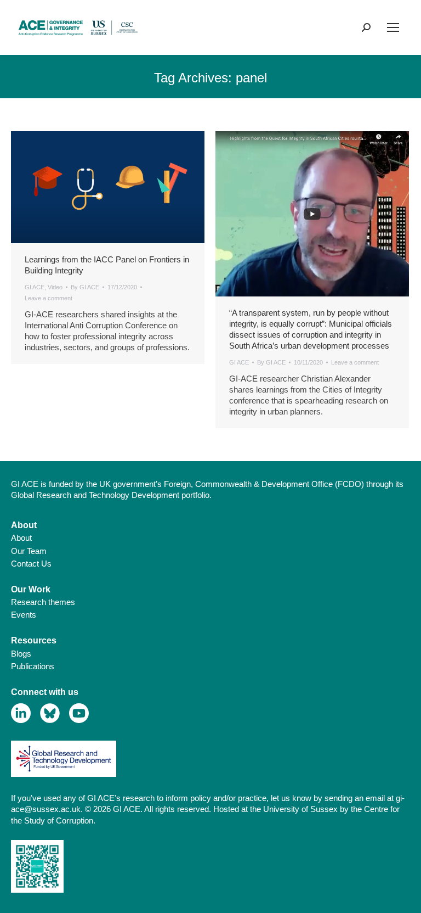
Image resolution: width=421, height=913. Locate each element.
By (85, 287)
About (21, 537)
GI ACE (34, 287)
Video (55, 287)
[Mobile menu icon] (393, 27)
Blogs (21, 653)
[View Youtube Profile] (79, 713)
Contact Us (31, 563)
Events (23, 614)
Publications (32, 666)
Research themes (43, 602)
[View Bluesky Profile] (50, 713)
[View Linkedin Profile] (21, 713)
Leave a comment (48, 298)
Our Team (29, 551)
